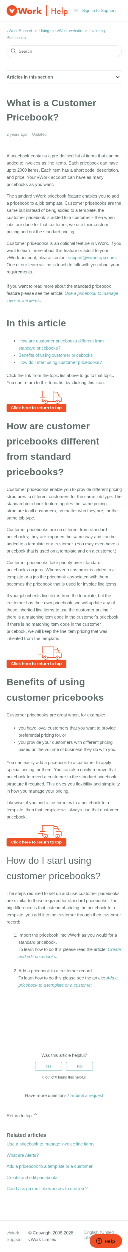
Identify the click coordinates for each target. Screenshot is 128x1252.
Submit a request (86, 1095)
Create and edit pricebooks (33, 1177)
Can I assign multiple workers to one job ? (47, 1188)
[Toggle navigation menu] (76, 10)
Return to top (20, 1115)
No (79, 1066)
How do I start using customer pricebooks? (60, 362)
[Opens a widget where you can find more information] (105, 1241)
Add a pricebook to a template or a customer (50, 1166)
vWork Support (19, 31)
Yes (48, 1066)
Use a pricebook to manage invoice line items (51, 1143)
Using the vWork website (60, 31)
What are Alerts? (23, 1155)
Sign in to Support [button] (99, 10)
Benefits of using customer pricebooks (55, 355)
